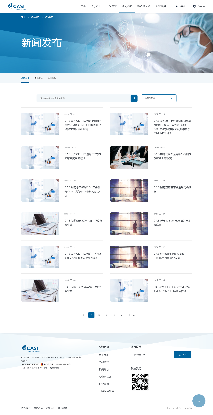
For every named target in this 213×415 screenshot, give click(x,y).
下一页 (132, 315)
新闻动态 (127, 6)
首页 (83, 6)
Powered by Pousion (179, 408)
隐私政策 (38, 408)
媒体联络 (52, 78)
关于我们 (96, 6)
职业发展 (160, 6)
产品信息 (111, 6)
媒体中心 (38, 78)
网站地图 (63, 408)
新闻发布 (49, 17)
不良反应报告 (106, 391)
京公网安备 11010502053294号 (57, 364)
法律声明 (50, 408)
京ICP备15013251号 (30, 364)
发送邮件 (183, 355)
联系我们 (26, 408)
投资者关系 (143, 6)
